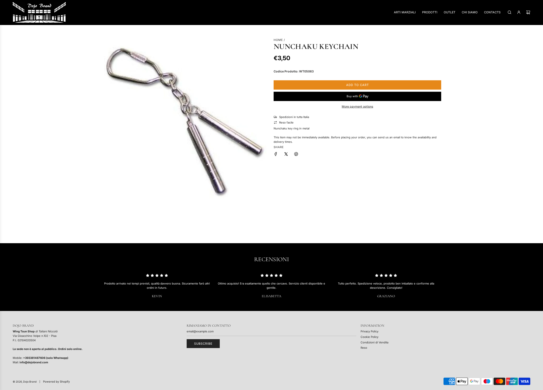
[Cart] (528, 12)
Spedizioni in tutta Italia (294, 117)
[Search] (509, 12)
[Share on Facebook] (275, 154)
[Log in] (518, 12)
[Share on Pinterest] (296, 154)
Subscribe (203, 343)
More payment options (357, 106)
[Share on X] (286, 154)
